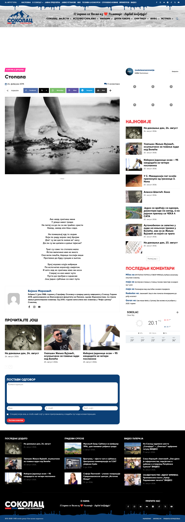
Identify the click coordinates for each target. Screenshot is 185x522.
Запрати (175, 71)
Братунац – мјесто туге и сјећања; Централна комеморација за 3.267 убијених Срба (99, 461)
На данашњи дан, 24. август (22, 353)
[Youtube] (178, 2)
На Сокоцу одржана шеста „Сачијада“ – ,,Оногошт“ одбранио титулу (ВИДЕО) (160, 446)
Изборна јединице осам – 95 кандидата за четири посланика (100, 356)
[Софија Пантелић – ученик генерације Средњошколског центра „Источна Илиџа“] (73, 478)
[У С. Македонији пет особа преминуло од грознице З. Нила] (134, 181)
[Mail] (39, 307)
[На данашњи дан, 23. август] (134, 247)
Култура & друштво (15, 70)
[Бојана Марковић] (16, 299)
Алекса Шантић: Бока (157, 191)
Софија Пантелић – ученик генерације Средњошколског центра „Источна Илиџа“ (101, 476)
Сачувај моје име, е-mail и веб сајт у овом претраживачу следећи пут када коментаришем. (53, 414)
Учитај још (152, 259)
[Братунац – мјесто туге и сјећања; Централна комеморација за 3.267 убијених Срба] (73, 463)
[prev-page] (6, 367)
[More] (110, 90)
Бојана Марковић (39, 291)
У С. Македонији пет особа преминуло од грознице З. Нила (160, 178)
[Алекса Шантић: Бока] (134, 197)
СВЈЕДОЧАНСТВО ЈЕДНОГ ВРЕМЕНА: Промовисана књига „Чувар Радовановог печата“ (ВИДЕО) (160, 477)
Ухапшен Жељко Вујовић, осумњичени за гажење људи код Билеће (61, 356)
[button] (177, 19)
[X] (174, 2)
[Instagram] (160, 2)
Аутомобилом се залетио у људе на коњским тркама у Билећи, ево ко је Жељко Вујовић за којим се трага (160, 229)
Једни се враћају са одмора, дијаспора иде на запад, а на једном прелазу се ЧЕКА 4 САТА (162, 212)
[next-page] (10, 367)
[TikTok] (171, 2)
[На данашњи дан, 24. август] (23, 337)
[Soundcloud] (163, 2)
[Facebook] (156, 2)
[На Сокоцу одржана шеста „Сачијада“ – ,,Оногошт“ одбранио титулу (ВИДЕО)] (132, 448)
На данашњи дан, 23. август (161, 242)
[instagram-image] (134, 86)
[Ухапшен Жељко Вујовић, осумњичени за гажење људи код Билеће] (62, 337)
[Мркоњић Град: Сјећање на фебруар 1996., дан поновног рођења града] (73, 448)
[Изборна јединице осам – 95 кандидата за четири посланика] (101, 337)
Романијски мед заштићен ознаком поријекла (152, 289)
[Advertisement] (92, 45)
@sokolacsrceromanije (144, 70)
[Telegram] (167, 2)
